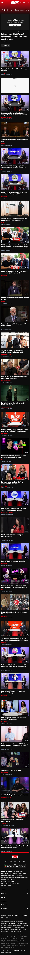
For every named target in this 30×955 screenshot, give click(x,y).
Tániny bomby (4, 459)
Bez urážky (4, 486)
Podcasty (3, 642)
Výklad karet (4, 772)
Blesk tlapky (4, 616)
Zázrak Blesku (4, 823)
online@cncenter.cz (10, 940)
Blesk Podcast (4, 433)
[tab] (5, 10)
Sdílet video (5, 45)
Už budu (3, 589)
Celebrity (3, 538)
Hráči (2, 222)
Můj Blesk (22, 2)
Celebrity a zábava (6, 354)
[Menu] (2, 2)
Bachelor (3, 850)
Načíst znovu (15, 25)
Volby (10, 42)
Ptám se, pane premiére (7, 512)
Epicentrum (4, 170)
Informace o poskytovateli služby (20, 31)
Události (3, 143)
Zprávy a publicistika (6, 73)
